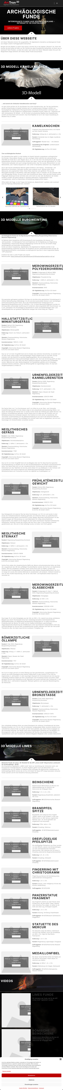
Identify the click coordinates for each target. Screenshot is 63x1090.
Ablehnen (31, 1080)
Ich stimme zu (16, 138)
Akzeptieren (31, 1075)
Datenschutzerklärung (33, 1088)
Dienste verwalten (6, 1071)
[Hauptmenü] (57, 3)
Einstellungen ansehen (31, 1084)
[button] (60, 1059)
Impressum (41, 1088)
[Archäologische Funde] (11, 3)
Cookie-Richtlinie (23, 1088)
